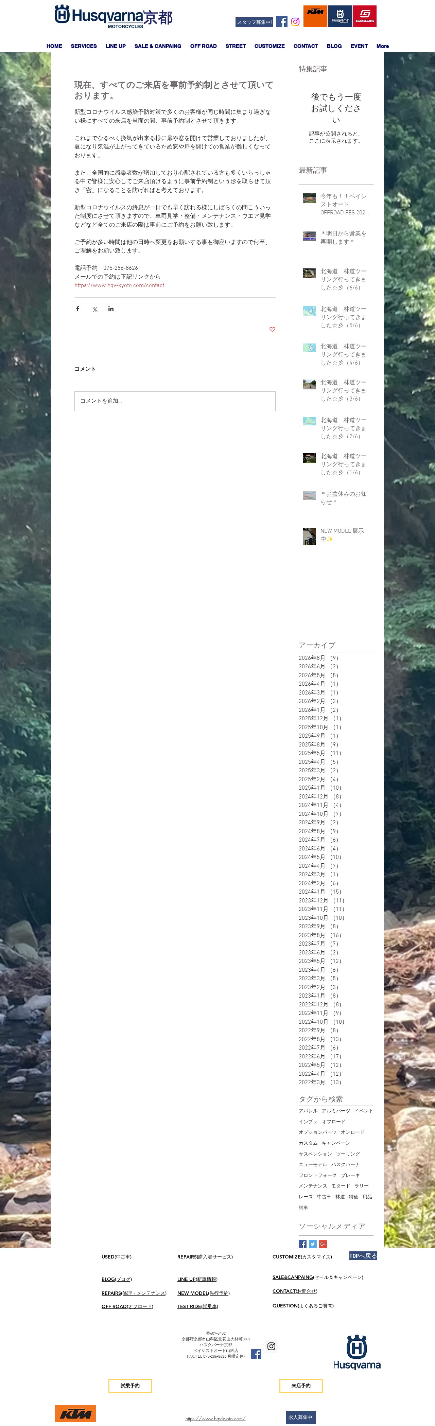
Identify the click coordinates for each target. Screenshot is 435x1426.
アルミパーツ (336, 1111)
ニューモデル (313, 1165)
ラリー (361, 1186)
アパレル (308, 1111)
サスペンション (315, 1154)
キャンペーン (336, 1143)
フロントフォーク (318, 1176)
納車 (303, 1208)
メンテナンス (313, 1186)
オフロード (334, 1122)
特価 (354, 1197)
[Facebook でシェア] (77, 308)
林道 (340, 1197)
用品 (367, 1197)
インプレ (308, 1122)
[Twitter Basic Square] (313, 1244)
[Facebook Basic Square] (303, 1244)
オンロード (353, 1132)
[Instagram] (295, 21)
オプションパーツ (318, 1132)
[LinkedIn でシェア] (111, 308)
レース (306, 1197)
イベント (363, 1111)
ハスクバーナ (345, 1165)
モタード (340, 1186)
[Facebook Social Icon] (282, 21)
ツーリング (348, 1154)
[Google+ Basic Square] (323, 1244)
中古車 (324, 1197)
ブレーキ (350, 1176)
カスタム (308, 1143)
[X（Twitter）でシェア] (94, 308)
